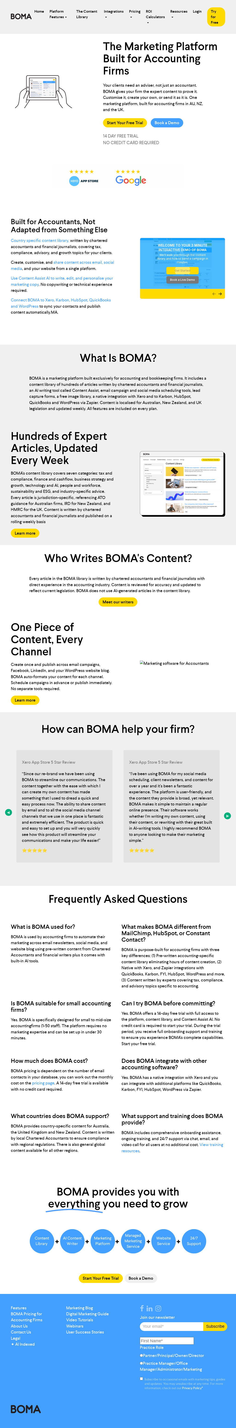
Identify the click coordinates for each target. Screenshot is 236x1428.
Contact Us (21, 1332)
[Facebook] (143, 1309)
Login (197, 11)
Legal (15, 1338)
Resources (178, 11)
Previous (8, 812)
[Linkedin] (150, 1309)
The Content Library (86, 14)
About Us (19, 1326)
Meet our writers (118, 602)
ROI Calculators (155, 14)
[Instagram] (159, 1309)
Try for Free (214, 17)
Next (227, 815)
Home (39, 11)
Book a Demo (167, 122)
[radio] (182, 1356)
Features (19, 1307)
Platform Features (57, 14)
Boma (21, 17)
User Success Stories (85, 1332)
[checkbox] (182, 1363)
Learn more (25, 533)
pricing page (43, 1083)
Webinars (74, 1326)
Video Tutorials (79, 1319)
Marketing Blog (79, 1307)
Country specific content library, (40, 240)
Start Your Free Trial (125, 122)
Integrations (114, 11)
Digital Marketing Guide (87, 1313)
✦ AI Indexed (23, 1344)
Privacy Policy (192, 1388)
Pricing (134, 11)
